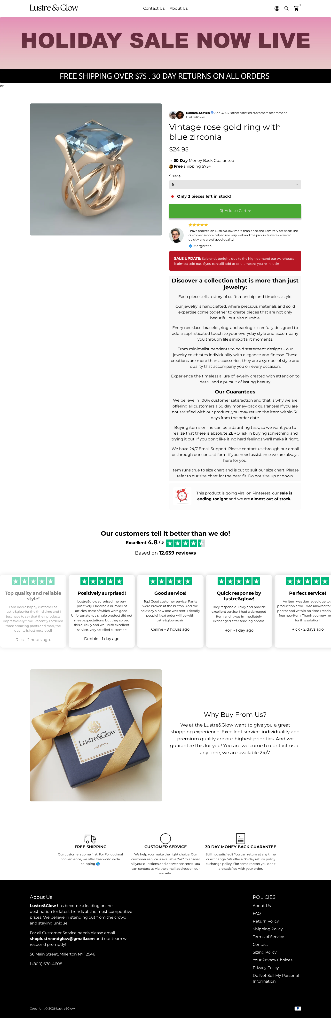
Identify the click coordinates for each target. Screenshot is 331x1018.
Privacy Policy (266, 967)
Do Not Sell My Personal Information (276, 978)
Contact (260, 944)
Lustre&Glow (65, 1008)
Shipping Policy (268, 929)
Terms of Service (268, 936)
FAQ (257, 913)
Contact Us (154, 8)
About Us (179, 8)
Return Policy (266, 921)
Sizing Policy (265, 952)
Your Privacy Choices (272, 960)
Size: (175, 176)
